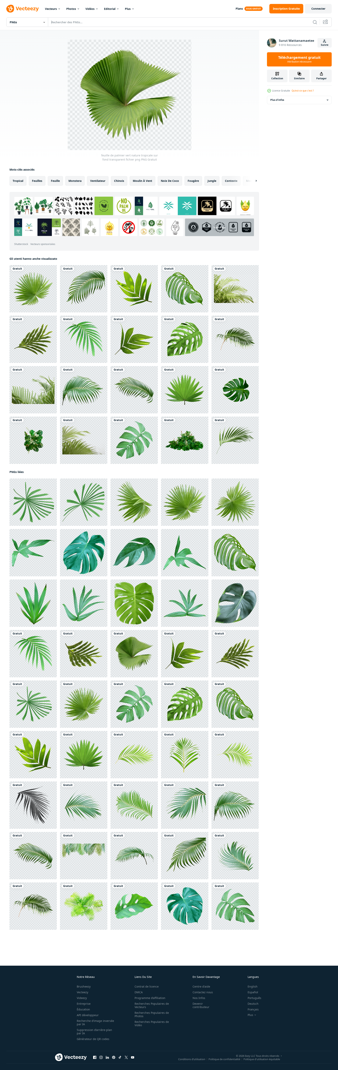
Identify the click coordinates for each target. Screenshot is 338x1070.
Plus (128, 9)
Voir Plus (219, 227)
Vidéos (90, 9)
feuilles (37, 181)
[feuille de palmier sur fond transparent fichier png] (33, 805)
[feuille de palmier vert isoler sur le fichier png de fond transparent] (235, 440)
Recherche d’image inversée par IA (95, 1022)
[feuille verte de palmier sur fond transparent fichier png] (235, 339)
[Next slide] (252, 181)
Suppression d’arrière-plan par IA (94, 1031)
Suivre (324, 45)
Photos (71, 9)
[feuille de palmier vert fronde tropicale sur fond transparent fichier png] (83, 389)
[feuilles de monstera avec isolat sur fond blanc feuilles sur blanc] (235, 389)
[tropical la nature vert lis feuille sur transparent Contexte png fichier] (33, 603)
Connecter (318, 8)
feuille (55, 181)
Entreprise (84, 1004)
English (252, 986)
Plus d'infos (277, 100)
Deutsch (253, 1004)
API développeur (88, 1015)
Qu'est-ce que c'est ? (303, 90)
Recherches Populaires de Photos (152, 1014)
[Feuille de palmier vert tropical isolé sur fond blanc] (83, 288)
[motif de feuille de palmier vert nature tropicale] (134, 288)
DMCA (139, 992)
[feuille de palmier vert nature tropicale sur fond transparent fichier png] (33, 288)
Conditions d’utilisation (191, 1059)
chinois (119, 181)
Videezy (82, 998)
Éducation (83, 1009)
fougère (193, 181)
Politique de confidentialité (224, 1059)
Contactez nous (203, 992)
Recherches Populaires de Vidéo (152, 1023)
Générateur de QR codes (93, 1039)
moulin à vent (142, 181)
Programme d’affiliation (150, 998)
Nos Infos (199, 998)
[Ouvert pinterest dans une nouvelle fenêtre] (113, 1057)
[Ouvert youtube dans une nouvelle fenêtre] (132, 1057)
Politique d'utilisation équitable (261, 1059)
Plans (239, 8)
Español (253, 992)
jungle (212, 181)
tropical (18, 181)
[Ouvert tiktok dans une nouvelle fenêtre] (120, 1057)
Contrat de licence (147, 986)
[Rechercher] (315, 22)
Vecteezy (82, 992)
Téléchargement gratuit (299, 59)
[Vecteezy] (22, 9)
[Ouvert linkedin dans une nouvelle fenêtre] (107, 1057)
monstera (74, 181)
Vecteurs (51, 9)
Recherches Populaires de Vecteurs (152, 1005)
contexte (231, 181)
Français (253, 1009)
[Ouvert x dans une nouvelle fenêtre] (126, 1057)
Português (254, 998)
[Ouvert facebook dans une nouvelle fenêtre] (94, 1057)
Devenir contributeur (201, 1005)
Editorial (109, 9)
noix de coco (170, 181)
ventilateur (97, 181)
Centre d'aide (201, 986)
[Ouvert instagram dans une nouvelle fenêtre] (101, 1057)
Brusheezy (84, 986)
